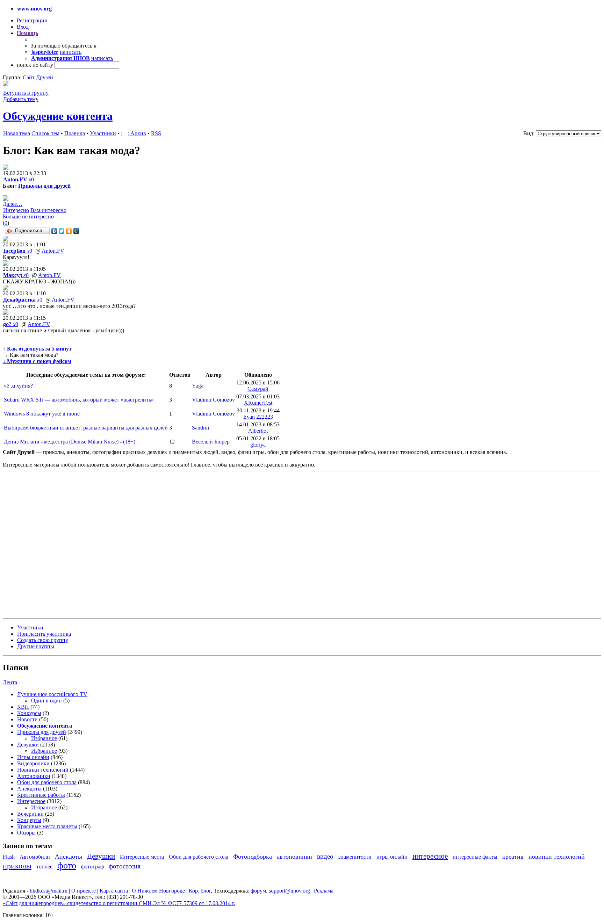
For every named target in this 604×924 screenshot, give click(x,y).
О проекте (83, 891)
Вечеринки (30, 814)
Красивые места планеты (47, 826)
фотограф (92, 866)
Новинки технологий (43, 770)
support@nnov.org (289, 891)
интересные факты (475, 857)
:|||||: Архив (133, 133)
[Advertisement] (45, 544)
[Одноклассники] (69, 231)
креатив (513, 856)
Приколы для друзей (44, 186)
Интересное (31, 801)
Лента (10, 682)
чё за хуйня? (18, 386)
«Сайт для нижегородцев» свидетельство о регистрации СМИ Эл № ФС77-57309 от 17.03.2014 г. (119, 903)
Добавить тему (20, 99)
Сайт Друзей (38, 77)
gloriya (258, 445)
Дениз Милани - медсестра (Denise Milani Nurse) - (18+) (69, 442)
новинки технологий (556, 856)
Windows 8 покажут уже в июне (42, 414)
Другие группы (35, 646)
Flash (9, 857)
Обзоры (26, 833)
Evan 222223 (258, 417)
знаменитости (355, 857)
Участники (103, 133)
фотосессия (125, 866)
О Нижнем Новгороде (158, 891)
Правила (74, 133)
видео (325, 856)
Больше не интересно (28, 216)
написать (70, 52)
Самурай (257, 389)
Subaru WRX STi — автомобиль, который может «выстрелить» (79, 400)
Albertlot (258, 431)
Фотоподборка (252, 856)
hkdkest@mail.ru (48, 891)
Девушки (28, 745)
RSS (156, 133)
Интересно (16, 210)
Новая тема (16, 133)
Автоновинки (33, 776)
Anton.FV (53, 251)
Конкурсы (29, 713)
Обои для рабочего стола (47, 782)
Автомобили (35, 857)
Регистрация (32, 20)
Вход (23, 27)
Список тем (45, 133)
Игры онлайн (33, 757)
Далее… (12, 204)
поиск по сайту (35, 65)
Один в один (46, 700)
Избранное (44, 738)
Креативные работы (41, 795)
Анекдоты (29, 789)
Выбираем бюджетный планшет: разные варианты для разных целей (86, 428)
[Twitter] (61, 231)
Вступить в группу (26, 93)
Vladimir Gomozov (213, 400)
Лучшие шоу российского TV (52, 694)
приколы (17, 865)
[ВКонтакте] (54, 231)
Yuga (197, 386)
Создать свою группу (42, 640)
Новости (27, 719)
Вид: (528, 133)
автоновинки (294, 856)
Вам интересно (48, 210)
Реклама (323, 891)
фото (66, 865)
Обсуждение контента (58, 116)
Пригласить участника (44, 634)
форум (258, 891)
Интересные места (142, 857)
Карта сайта (114, 891)
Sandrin (200, 428)
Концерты (29, 820)
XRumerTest (258, 403)
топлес (44, 866)
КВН (23, 707)
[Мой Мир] (76, 231)
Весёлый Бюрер (211, 442)
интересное (430, 856)
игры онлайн (392, 857)
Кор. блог (200, 891)
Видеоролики (33, 763)
